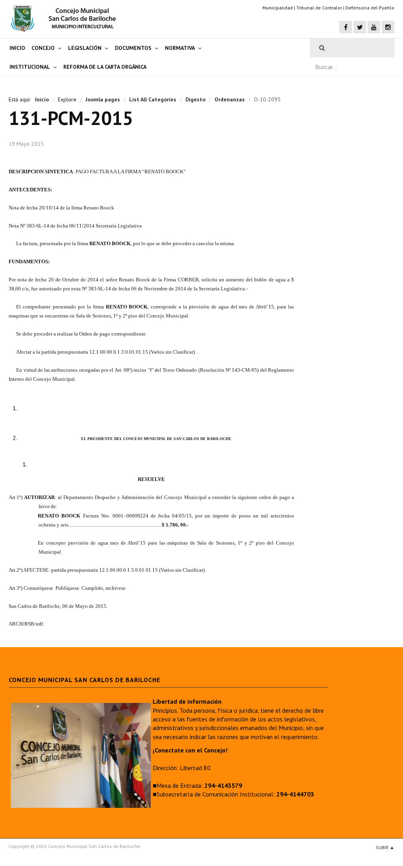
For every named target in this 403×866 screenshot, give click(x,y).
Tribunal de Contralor (319, 8)
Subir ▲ (385, 847)
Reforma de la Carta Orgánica (104, 66)
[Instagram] (388, 27)
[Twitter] (359, 27)
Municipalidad (278, 8)
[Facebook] (345, 27)
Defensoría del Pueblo (370, 8)
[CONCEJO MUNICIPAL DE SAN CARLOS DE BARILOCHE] (66, 18)
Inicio (17, 47)
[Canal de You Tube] (374, 27)
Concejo (43, 47)
